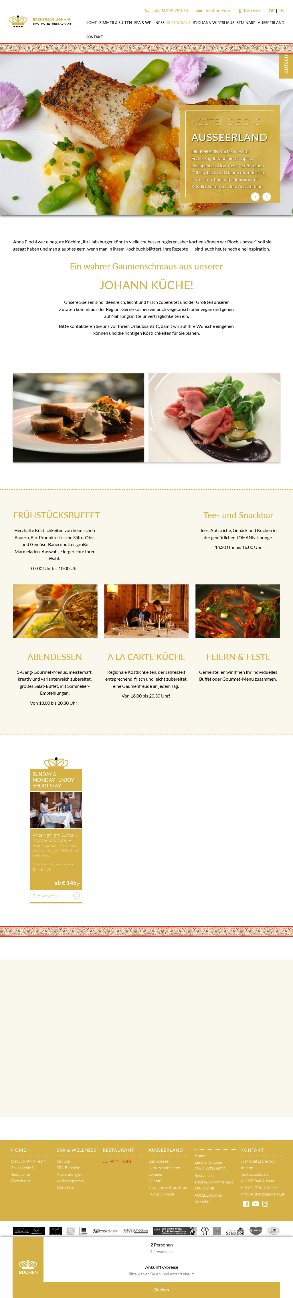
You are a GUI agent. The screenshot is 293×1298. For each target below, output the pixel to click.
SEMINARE (246, 22)
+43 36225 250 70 (169, 10)
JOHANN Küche (117, 1161)
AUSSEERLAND (271, 22)
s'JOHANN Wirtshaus (213, 22)
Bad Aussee (159, 1161)
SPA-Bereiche (68, 1167)
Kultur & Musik (162, 1193)
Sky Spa (63, 1161)
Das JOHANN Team (28, 1161)
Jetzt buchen (217, 10)
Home (91, 22)
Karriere (251, 10)
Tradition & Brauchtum (168, 1187)
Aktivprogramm (70, 1180)
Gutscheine (21, 1180)
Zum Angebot (45, 896)
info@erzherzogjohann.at (262, 1193)
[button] (255, 196)
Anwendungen (69, 1174)
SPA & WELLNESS (149, 22)
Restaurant (179, 22)
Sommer (156, 1174)
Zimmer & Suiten (115, 22)
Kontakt (94, 37)
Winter (155, 1180)
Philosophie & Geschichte (23, 1171)
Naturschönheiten (164, 1167)
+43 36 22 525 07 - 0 (258, 1187)
